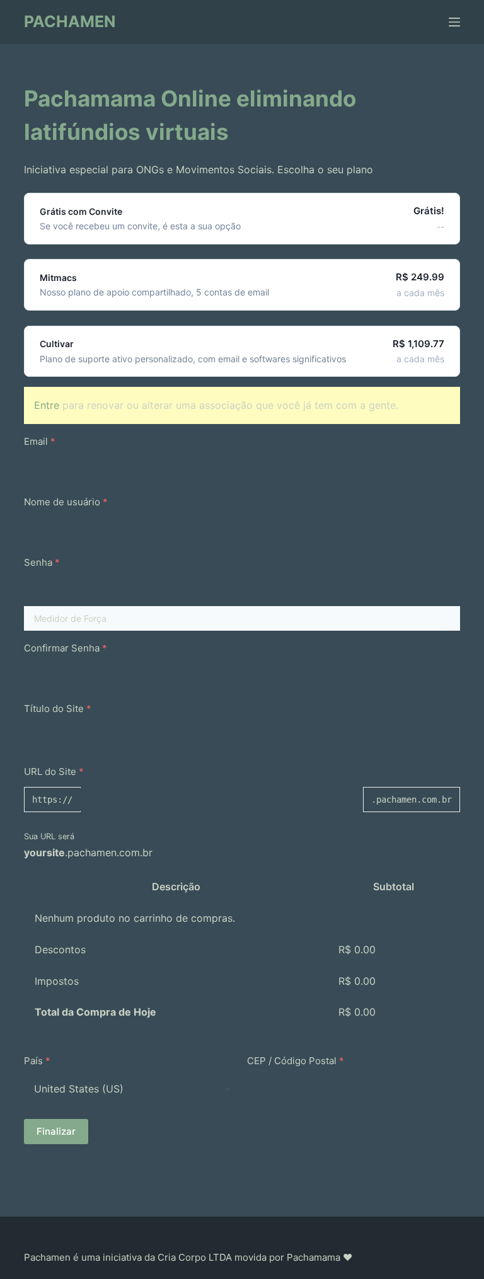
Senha (42, 562)
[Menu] (454, 22)
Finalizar (56, 1131)
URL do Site (54, 771)
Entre (46, 405)
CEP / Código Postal (295, 1061)
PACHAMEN (69, 21)
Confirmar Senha (65, 648)
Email (39, 441)
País (37, 1061)
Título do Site (57, 708)
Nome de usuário (66, 502)
